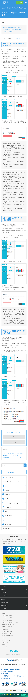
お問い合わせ (4, 638)
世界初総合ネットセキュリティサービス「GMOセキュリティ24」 (13, 667)
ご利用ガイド (23, 7)
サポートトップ (4, 7)
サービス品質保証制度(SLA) (7, 635)
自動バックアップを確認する (11, 455)
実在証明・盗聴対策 (5, 673)
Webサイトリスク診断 (14, 669)
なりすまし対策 (21, 677)
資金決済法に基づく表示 (7, 633)
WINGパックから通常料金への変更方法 (13, 27)
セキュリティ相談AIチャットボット (7, 671)
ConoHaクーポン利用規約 (7, 620)
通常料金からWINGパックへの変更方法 (13, 29)
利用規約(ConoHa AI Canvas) (8, 624)
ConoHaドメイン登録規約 (7, 615)
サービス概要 (4, 647)
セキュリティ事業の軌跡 (5, 678)
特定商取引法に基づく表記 (7, 631)
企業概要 (4, 644)
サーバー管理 (15, 8)
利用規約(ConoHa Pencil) (7, 626)
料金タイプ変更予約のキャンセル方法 (13, 32)
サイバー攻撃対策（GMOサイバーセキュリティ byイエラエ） (12, 675)
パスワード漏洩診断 (5, 669)
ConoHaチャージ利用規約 (7, 618)
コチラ (18, 38)
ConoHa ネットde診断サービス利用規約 (10, 622)
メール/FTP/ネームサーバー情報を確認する (14, 453)
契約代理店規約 (5, 629)
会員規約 (4, 613)
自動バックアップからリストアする (12, 457)
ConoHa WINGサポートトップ (14, 7)
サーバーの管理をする (7, 8)
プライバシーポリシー (6, 640)
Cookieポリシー (5, 642)
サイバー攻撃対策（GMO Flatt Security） (9, 677)
